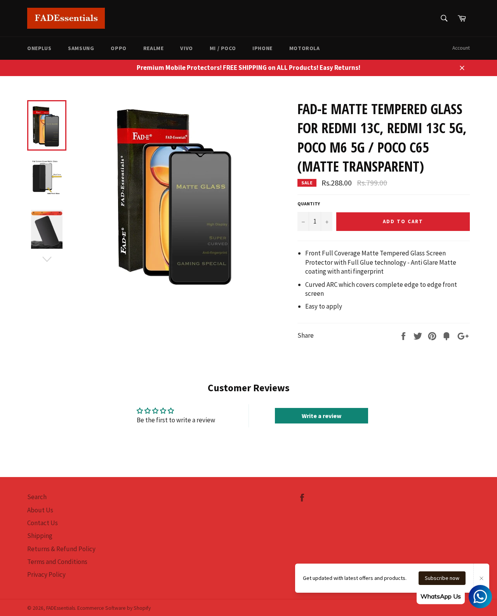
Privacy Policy (46, 574)
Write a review (321, 416)
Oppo (118, 48)
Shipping (39, 535)
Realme (153, 48)
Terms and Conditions (57, 561)
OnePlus (39, 48)
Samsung (81, 48)
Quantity (308, 203)
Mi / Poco (223, 48)
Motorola (304, 48)
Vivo (186, 48)
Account (461, 48)
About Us (40, 510)
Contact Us (42, 523)
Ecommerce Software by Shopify (114, 608)
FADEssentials (60, 608)
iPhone (262, 48)
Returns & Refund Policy (61, 549)
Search (37, 497)
